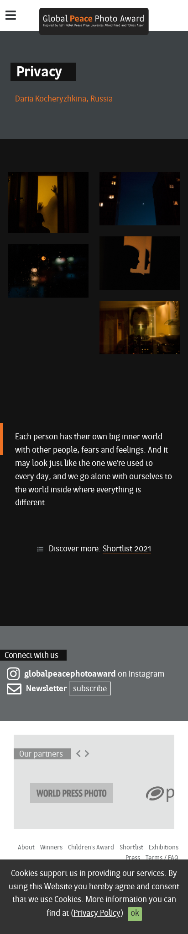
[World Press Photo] (72, 792)
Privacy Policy (96, 913)
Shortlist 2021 (127, 549)
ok (135, 913)
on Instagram (94, 674)
